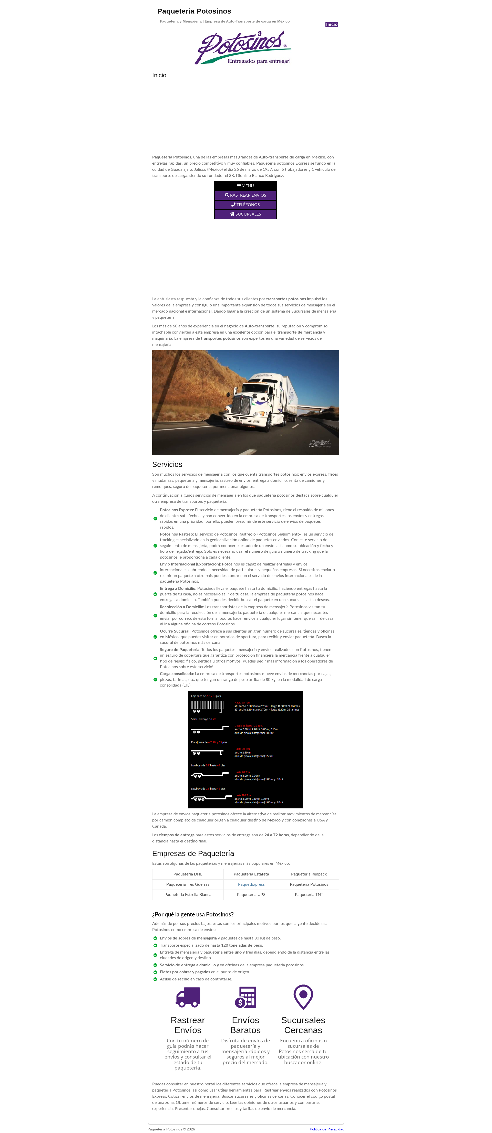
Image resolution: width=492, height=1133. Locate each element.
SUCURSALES (247, 214)
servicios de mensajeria (202, 474)
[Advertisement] (245, 116)
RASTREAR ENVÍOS (247, 195)
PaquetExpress (251, 884)
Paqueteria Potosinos (194, 11)
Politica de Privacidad (327, 1129)
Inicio (331, 24)
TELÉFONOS (247, 205)
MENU (247, 186)
